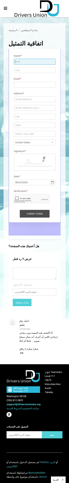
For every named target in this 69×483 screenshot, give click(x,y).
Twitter (44, 462)
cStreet (43, 476)
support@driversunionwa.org (24, 404)
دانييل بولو (24, 320)
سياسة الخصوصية (30, 408)
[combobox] (58, 479)
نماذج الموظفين (29, 30)
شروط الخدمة (13, 408)
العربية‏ (56, 479)
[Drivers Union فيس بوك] (9, 413)
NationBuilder (37, 472)
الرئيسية (13, 30)
